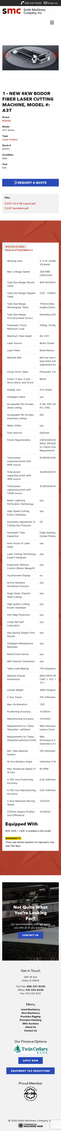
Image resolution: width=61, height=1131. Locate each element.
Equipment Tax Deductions (30, 1070)
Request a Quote (32, 182)
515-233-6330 (35, 989)
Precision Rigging (30, 1016)
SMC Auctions (30, 1023)
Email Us (52, 3)
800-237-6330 (32, 3)
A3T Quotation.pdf (17, 208)
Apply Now (30, 1060)
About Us (30, 1027)
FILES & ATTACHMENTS (19, 250)
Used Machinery (30, 1009)
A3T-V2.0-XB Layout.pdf (21, 203)
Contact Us (31, 935)
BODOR (6, 120)
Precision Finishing (30, 1020)
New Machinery (30, 1012)
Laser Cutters (10, 139)
